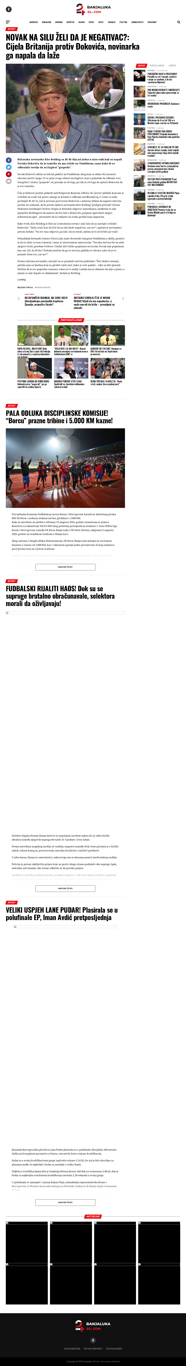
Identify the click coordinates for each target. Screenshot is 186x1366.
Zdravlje (112, 22)
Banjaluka (46, 22)
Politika (123, 22)
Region (81, 22)
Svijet (101, 22)
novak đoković (43, 288)
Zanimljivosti (137, 22)
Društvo (70, 22)
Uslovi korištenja (72, 1348)
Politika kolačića (114, 1348)
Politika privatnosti (93, 1348)
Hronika (58, 22)
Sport (91, 22)
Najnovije (33, 22)
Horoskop (152, 22)
